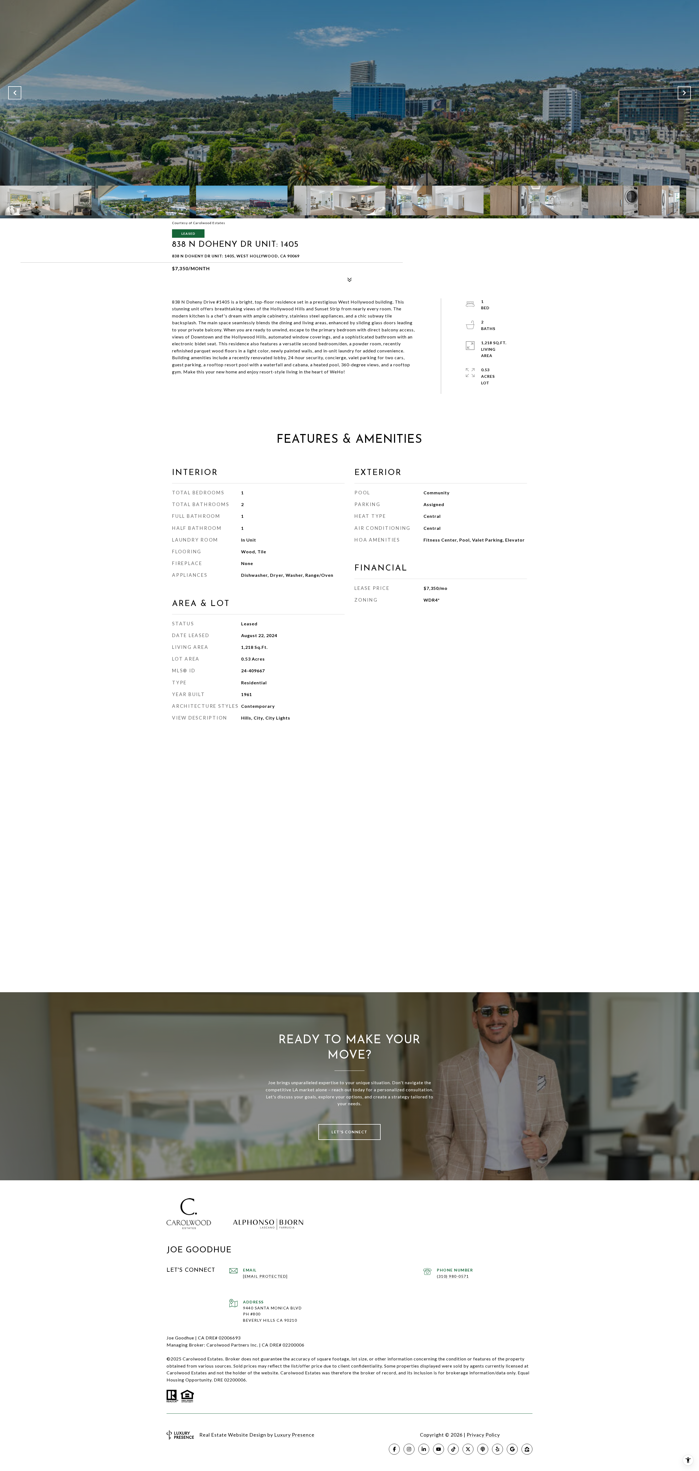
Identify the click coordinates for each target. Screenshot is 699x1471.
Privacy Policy (483, 1435)
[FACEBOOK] (394, 1449)
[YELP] (497, 1449)
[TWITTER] (468, 1449)
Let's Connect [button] (349, 1132)
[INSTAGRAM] (409, 1449)
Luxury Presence (294, 1435)
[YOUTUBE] (438, 1449)
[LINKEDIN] (423, 1449)
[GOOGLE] (512, 1449)
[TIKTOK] (453, 1449)
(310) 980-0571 (453, 1276)
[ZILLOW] (527, 1449)
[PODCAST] (482, 1449)
